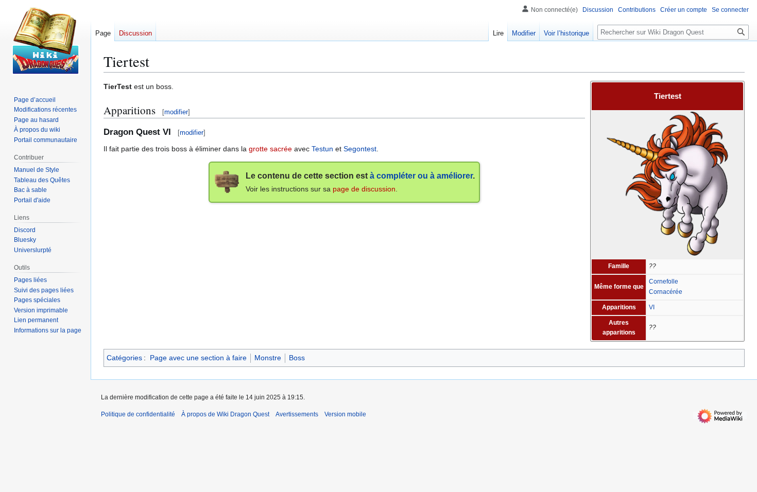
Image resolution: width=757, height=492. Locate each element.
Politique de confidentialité (138, 414)
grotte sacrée (270, 149)
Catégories (124, 358)
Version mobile (345, 414)
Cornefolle (663, 281)
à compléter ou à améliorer (421, 175)
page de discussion (364, 189)
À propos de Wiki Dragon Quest (225, 414)
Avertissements (297, 414)
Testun (322, 149)
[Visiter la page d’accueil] (45, 41)
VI (652, 307)
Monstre (267, 358)
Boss (297, 358)
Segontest (359, 149)
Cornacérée (665, 291)
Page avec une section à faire (198, 358)
